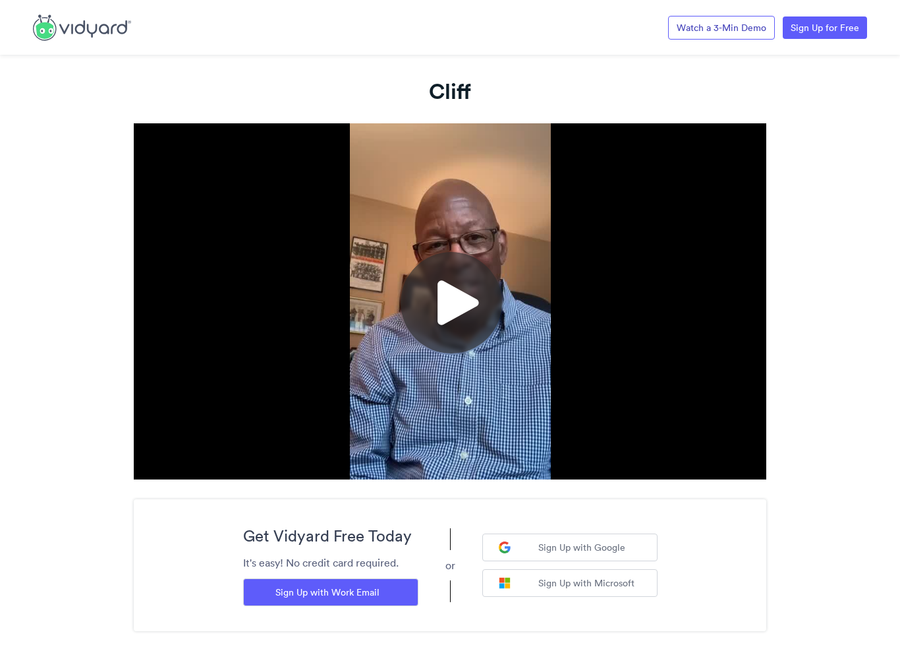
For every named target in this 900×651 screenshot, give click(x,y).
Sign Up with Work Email (327, 592)
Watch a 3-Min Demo (721, 28)
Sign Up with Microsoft (586, 583)
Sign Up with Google (581, 547)
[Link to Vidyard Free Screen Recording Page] (82, 26)
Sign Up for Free (825, 28)
